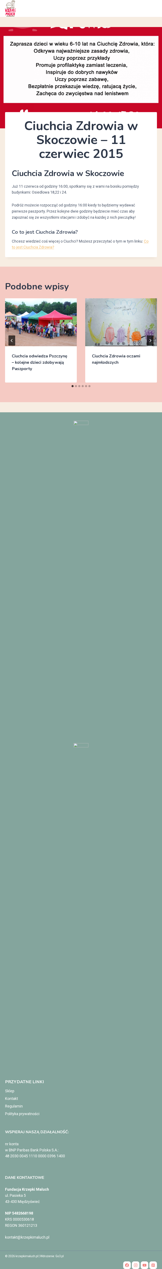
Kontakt (11, 1098)
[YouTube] (144, 1265)
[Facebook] (127, 1265)
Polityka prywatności (22, 1114)
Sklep (9, 1091)
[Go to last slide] (11, 340)
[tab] (73, 386)
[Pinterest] (153, 1265)
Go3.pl (59, 1256)
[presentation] (41, 322)
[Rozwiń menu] (152, 8)
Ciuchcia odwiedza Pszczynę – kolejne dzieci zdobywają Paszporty (39, 362)
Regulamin (14, 1106)
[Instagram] (135, 1265)
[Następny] (150, 340)
